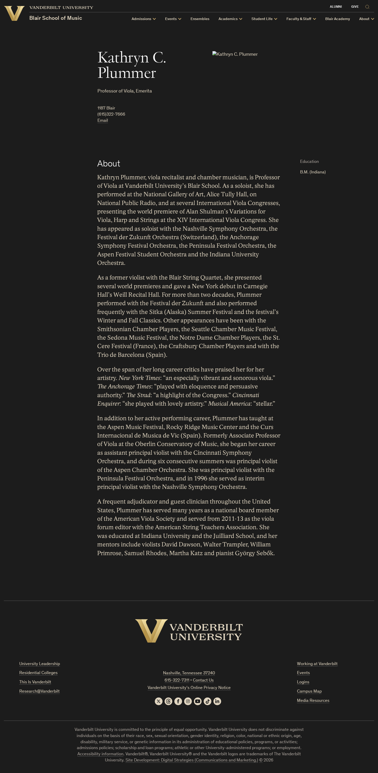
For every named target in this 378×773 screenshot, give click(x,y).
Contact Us (203, 680)
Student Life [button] (262, 19)
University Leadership (39, 664)
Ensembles (200, 19)
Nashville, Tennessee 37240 (189, 673)
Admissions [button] (141, 19)
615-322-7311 (177, 680)
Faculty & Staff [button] (298, 19)
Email (102, 121)
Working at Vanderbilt (317, 664)
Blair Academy (337, 19)
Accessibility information (100, 754)
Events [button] (171, 19)
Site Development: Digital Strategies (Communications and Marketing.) (191, 760)
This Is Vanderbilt (35, 682)
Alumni (336, 7)
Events (303, 673)
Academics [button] (228, 19)
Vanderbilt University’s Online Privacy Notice (189, 688)
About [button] (364, 19)
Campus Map (309, 692)
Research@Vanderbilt (39, 692)
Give (355, 7)
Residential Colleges (38, 673)
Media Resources (313, 701)
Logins (303, 682)
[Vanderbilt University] (189, 631)
